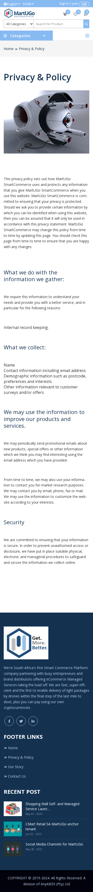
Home (9, 48)
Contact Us (17, 776)
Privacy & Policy (31, 48)
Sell (84, 4)
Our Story (15, 766)
